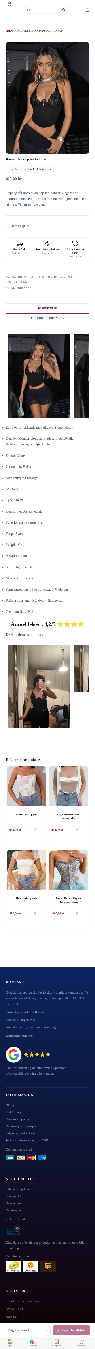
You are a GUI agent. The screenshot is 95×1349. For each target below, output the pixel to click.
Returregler (13, 1210)
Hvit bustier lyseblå (26, 898)
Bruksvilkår (14, 1203)
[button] (18, 226)
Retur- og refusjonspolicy (23, 1126)
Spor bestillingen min (20, 1020)
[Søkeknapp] (64, 9)
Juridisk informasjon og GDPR (27, 1140)
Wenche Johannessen (39, 169)
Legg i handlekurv (74, 1330)
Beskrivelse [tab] (47, 308)
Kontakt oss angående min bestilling (31, 1027)
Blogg (10, 1105)
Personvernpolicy (18, 1119)
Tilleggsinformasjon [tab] (47, 318)
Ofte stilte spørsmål (19, 1189)
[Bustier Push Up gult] (26, 786)
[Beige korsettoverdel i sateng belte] (68, 786)
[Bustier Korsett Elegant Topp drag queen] (68, 870)
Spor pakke (13, 1196)
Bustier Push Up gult (26, 814)
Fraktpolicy (13, 1112)
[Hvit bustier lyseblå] (26, 870)
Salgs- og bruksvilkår (20, 1133)
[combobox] (42, 9)
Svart (28, 287)
